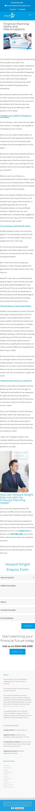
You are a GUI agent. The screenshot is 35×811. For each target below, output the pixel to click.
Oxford (6, 774)
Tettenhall (7, 783)
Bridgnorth (7, 765)
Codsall (6, 770)
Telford (6, 781)
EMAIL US (17, 652)
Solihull (6, 776)
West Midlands (8, 785)
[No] (33, 805)
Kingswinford (8, 772)
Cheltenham (7, 768)
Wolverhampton (9, 787)
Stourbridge (7, 778)
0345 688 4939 (17, 2)
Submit (28, 626)
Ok (12, 808)
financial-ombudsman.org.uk (15, 706)
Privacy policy (19, 808)
